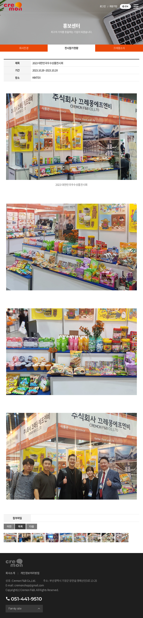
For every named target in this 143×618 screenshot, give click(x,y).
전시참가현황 (71, 48)
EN (126, 6)
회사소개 (10, 573)
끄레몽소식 (119, 48)
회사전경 (23, 48)
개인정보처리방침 (29, 573)
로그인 (103, 6)
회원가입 (113, 6)
